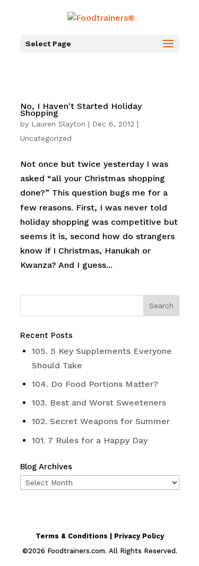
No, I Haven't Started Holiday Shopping (81, 109)
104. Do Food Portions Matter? (95, 384)
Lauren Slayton (58, 124)
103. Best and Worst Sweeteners (99, 403)
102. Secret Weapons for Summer (101, 421)
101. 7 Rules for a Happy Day (90, 440)
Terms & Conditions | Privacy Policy (100, 536)
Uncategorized (46, 138)
